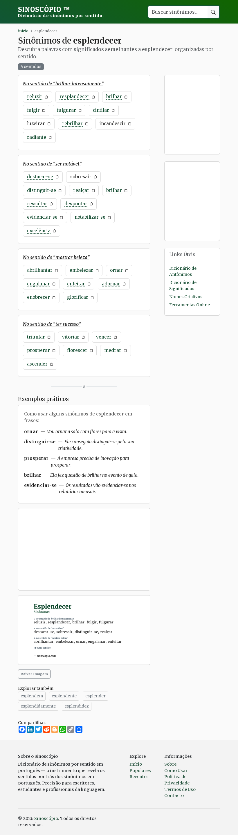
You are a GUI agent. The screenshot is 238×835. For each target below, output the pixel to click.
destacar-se (40, 176)
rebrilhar (72, 123)
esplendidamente (38, 706)
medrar (112, 350)
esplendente (64, 696)
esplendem (32, 696)
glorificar (77, 297)
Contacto (174, 795)
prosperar (38, 350)
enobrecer (38, 297)
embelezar (81, 270)
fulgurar (66, 110)
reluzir (34, 96)
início (23, 30)
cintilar (101, 110)
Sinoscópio (61, 11)
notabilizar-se (90, 217)
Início (135, 764)
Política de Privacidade (177, 780)
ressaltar (37, 203)
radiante (36, 137)
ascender (37, 364)
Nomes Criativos (185, 296)
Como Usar (175, 770)
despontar (75, 203)
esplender (95, 696)
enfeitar (76, 284)
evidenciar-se (42, 217)
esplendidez (76, 706)
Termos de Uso (180, 789)
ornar (116, 270)
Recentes (139, 776)
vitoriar (70, 337)
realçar (81, 190)
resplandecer (74, 96)
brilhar (114, 96)
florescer (77, 350)
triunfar (36, 337)
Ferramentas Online (189, 305)
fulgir (33, 110)
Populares (140, 770)
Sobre (170, 764)
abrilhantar (40, 270)
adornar (111, 284)
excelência (39, 230)
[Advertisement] (84, 549)
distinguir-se (41, 190)
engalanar (38, 284)
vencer (103, 337)
